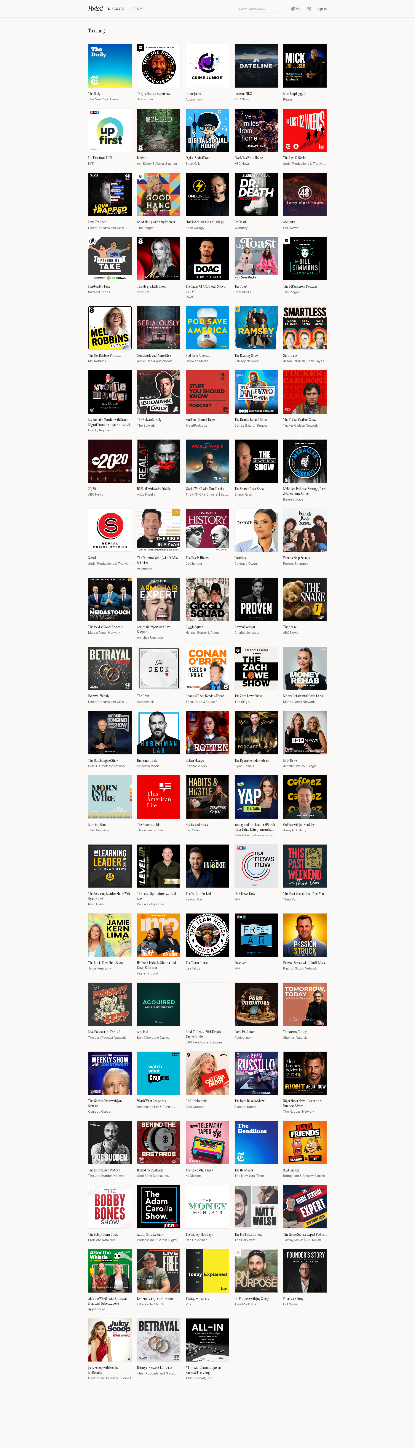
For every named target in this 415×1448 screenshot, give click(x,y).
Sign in (321, 9)
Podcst (95, 8)
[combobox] (262, 9)
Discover (116, 9)
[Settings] (309, 9)
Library (136, 9)
